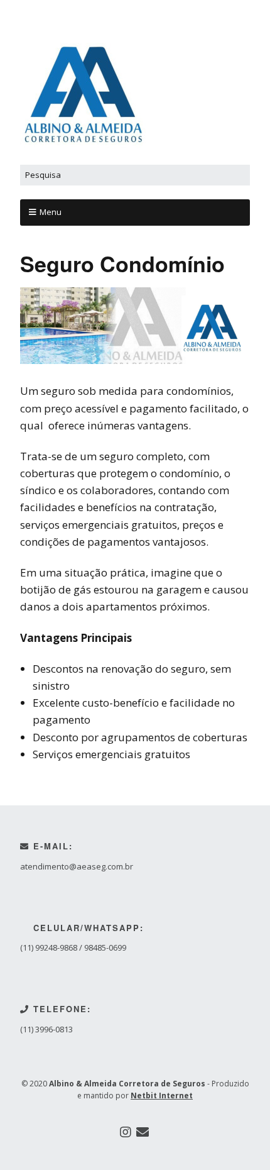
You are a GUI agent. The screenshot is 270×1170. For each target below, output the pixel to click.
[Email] (142, 1132)
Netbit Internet (162, 1095)
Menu (51, 212)
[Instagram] (125, 1132)
